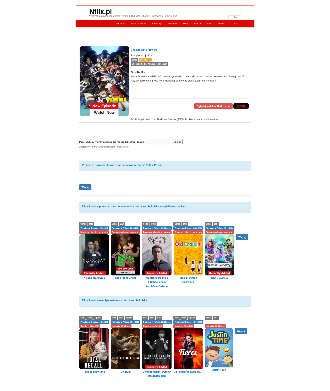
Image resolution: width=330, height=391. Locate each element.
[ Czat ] (234, 23)
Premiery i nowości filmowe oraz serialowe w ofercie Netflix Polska (122, 165)
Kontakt (221, 23)
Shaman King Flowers (144, 50)
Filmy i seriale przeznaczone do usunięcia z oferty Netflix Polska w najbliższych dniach (134, 206)
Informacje (157, 23)
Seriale (197, 23)
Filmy (185, 23)
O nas (209, 23)
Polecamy (173, 23)
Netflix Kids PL (138, 23)
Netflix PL (121, 23)
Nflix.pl (100, 11)
